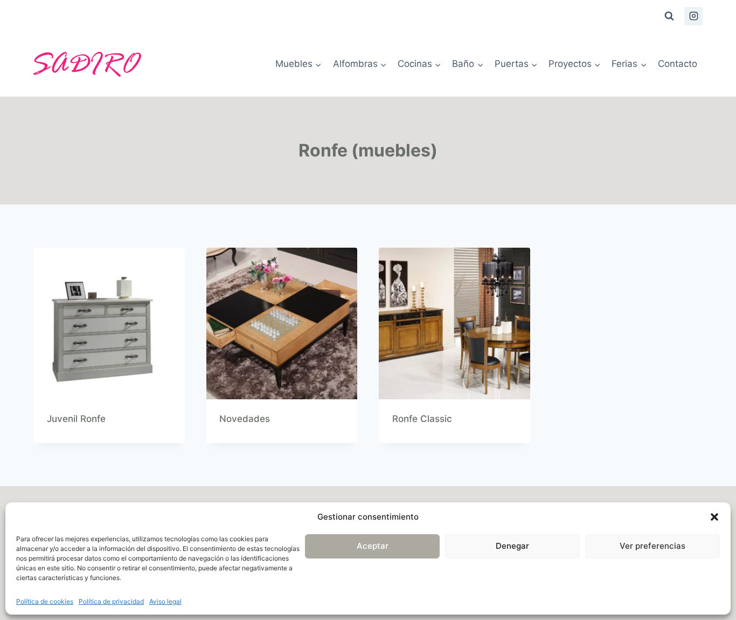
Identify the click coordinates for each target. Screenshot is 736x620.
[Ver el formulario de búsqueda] (669, 16)
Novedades (244, 418)
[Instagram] (693, 16)
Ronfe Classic (422, 418)
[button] (714, 517)
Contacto (677, 63)
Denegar (512, 546)
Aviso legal (165, 601)
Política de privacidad (111, 601)
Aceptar (372, 546)
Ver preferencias (652, 546)
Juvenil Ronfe (76, 418)
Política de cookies (44, 601)
